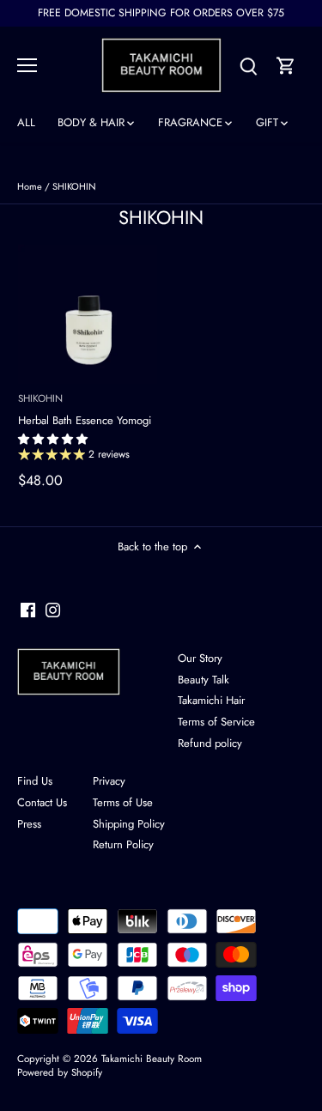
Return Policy (123, 844)
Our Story (200, 658)
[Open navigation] (27, 65)
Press (29, 824)
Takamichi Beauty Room (151, 1058)
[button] (54, 439)
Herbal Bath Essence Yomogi (84, 409)
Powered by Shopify (59, 1072)
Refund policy (210, 743)
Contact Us (42, 802)
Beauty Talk (203, 679)
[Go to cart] (286, 64)
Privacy (109, 781)
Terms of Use (123, 802)
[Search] (248, 64)
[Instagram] (53, 610)
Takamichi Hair (211, 700)
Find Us (34, 781)
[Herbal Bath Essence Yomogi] (87, 314)
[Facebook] (28, 610)
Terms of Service (216, 721)
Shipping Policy (129, 824)
